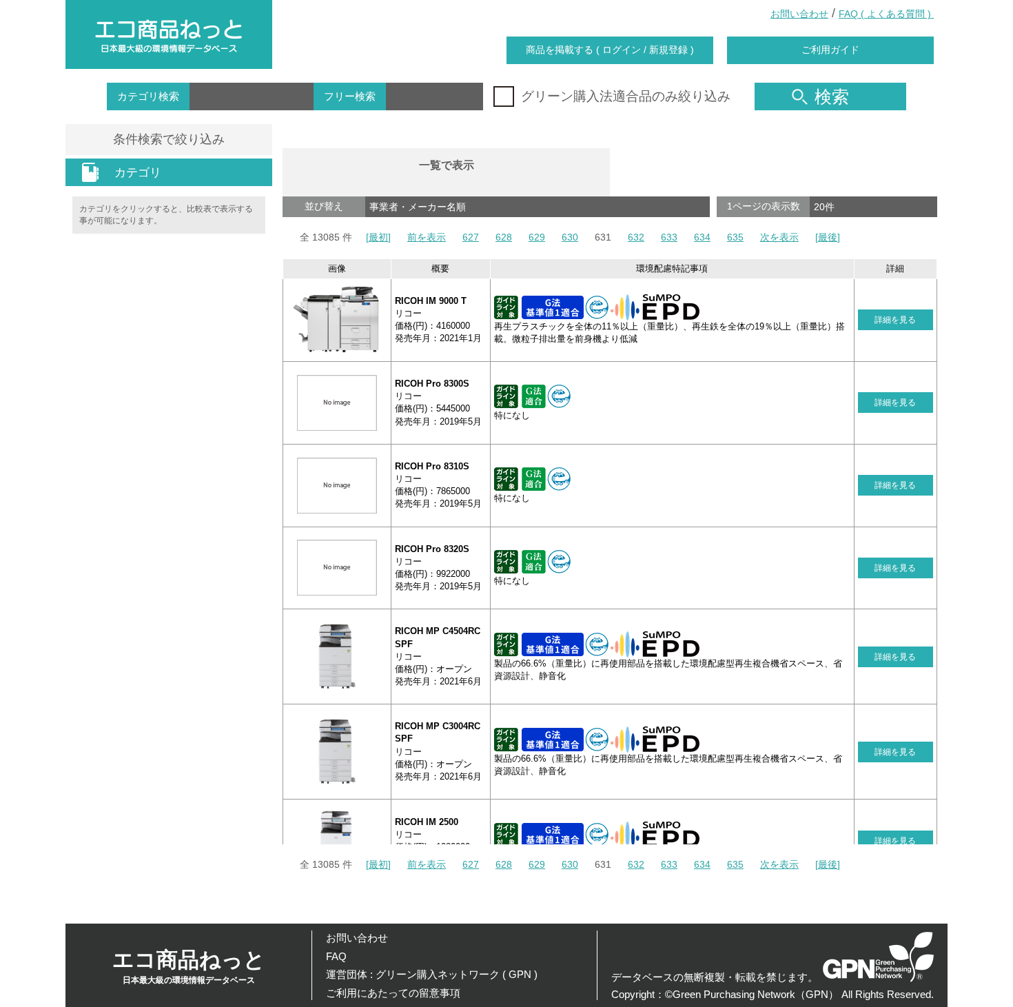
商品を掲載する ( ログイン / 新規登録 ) (610, 49)
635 (735, 237)
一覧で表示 (446, 165)
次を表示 (779, 237)
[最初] (378, 237)
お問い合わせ (799, 13)
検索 (832, 96)
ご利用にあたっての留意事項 (393, 993)
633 (669, 237)
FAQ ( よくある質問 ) (886, 13)
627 (470, 237)
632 (636, 237)
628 (503, 237)
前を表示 (426, 237)
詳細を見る (895, 320)
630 (570, 237)
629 (537, 237)
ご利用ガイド (830, 49)
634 (702, 237)
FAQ (336, 956)
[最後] (827, 237)
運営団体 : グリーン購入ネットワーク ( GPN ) (432, 974)
